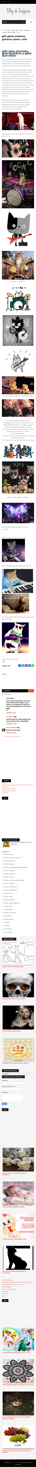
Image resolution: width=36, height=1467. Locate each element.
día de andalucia (9, 861)
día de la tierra (9, 883)
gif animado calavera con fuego (14, 999)
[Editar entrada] (3, 661)
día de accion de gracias (12, 857)
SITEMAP (5, 1294)
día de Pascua (8, 854)
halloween (5, 787)
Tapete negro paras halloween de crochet (18, 1385)
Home (4, 30)
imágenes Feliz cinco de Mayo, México (15, 1063)
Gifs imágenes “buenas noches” (13, 1207)
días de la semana (10, 912)
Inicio (3, 783)
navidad (6, 922)
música (21, 30)
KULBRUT (9, 717)
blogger (31, 690)
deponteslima (11, 727)
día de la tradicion (10, 887)
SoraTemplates (14, 1462)
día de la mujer (9, 874)
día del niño (8, 906)
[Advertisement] (18, 758)
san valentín (8, 932)
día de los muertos (10, 890)
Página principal (7, 1280)
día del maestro (9, 899)
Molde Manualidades (9, 789)
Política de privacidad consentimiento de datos (17, 785)
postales (7, 925)
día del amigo (8, 896)
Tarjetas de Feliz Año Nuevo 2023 (14, 1239)
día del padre (8, 909)
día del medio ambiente (11, 903)
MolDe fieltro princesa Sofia (12, 966)
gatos (13, 30)
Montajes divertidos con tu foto (12, 1285)
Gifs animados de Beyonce (11, 1031)
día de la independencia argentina (15, 867)
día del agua (8, 893)
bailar (8, 30)
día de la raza (8, 877)
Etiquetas (5, 793)
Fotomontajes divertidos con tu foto (16, 1352)
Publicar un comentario (12, 736)
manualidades (9, 919)
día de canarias (9, 864)
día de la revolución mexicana (14, 880)
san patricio (8, 929)
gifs (17, 30)
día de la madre (9, 870)
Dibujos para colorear (9, 791)
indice (4, 1296)
